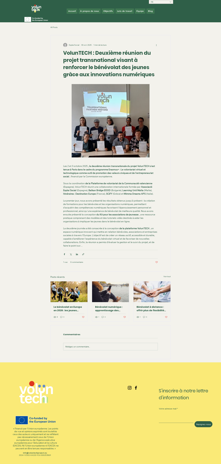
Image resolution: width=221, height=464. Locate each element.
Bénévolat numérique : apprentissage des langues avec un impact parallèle (110, 308)
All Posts (54, 27)
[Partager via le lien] (83, 254)
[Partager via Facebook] (64, 254)
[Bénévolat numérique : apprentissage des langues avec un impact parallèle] (110, 291)
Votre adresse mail (167, 409)
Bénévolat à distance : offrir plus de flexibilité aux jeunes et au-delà (150, 308)
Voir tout (167, 276)
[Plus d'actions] (156, 45)
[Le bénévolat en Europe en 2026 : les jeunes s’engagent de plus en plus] (69, 291)
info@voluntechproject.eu (35, 453)
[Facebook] (135, 387)
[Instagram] (129, 387)
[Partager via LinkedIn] (77, 254)
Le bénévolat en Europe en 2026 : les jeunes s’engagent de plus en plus (68, 308)
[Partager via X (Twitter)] (70, 254)
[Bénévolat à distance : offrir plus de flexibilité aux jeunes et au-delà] (152, 291)
